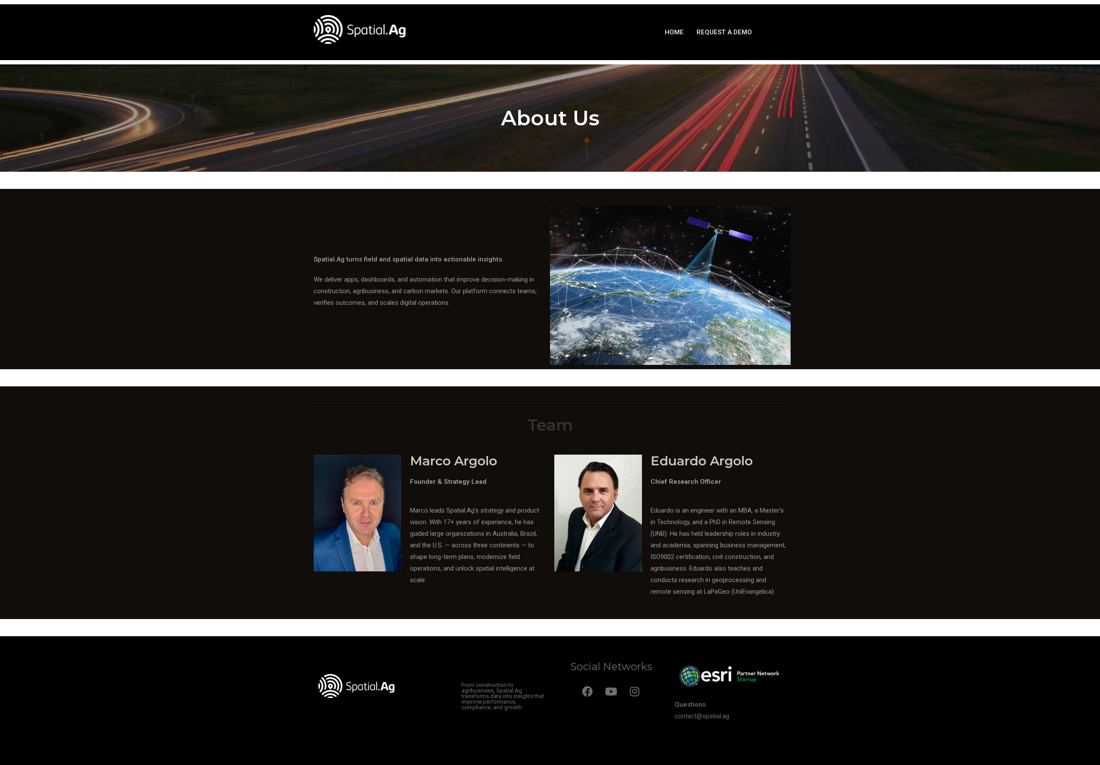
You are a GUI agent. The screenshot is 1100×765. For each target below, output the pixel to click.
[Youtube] (611, 691)
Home (674, 32)
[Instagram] (634, 691)
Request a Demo (724, 32)
